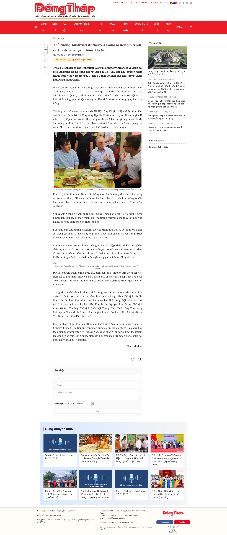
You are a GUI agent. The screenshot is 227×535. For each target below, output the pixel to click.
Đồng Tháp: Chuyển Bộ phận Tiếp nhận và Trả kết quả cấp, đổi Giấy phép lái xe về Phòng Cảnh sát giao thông (167, 104)
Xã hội (64, 27)
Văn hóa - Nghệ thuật (81, 27)
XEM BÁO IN (141, 2)
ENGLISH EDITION (158, 2)
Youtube (182, 522)
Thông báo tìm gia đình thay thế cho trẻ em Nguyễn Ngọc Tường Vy (166, 117)
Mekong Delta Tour (156, 141)
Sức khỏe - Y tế (141, 27)
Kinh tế (54, 27)
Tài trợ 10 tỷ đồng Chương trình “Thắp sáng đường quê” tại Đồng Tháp (59, 494)
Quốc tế (156, 27)
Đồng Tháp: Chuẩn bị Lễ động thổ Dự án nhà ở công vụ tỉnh (167, 73)
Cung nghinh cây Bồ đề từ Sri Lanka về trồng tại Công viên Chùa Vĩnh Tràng (95, 458)
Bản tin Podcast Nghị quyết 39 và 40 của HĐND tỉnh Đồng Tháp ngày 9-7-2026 (95, 494)
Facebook (165, 522)
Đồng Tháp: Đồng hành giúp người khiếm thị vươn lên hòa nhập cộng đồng (166, 494)
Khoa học (168, 27)
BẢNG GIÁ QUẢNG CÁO (122, 2)
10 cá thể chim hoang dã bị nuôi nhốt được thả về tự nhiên (165, 129)
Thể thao (100, 27)
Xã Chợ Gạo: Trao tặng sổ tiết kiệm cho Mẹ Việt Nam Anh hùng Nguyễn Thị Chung (131, 458)
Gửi (97, 411)
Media (179, 27)
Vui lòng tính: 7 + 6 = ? (64, 404)
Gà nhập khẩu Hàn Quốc (158, 147)
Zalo (191, 2)
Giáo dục (112, 27)
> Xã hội (60, 38)
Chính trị (44, 27)
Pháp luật (125, 27)
